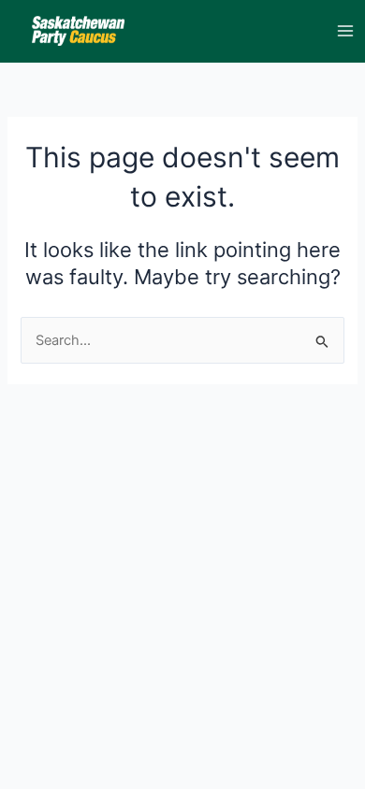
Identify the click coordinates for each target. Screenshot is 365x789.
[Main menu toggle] (345, 30)
